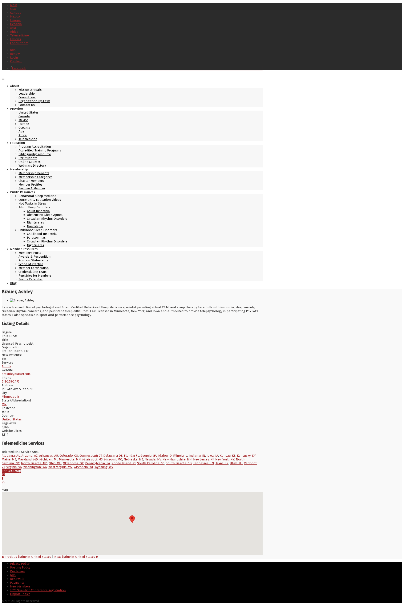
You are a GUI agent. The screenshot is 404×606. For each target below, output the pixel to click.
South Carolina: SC (150, 463)
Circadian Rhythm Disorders (47, 219)
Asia (13, 28)
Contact (16, 61)
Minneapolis (11, 397)
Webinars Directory (32, 165)
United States (29, 112)
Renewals (17, 579)
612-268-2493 (11, 381)
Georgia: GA (149, 456)
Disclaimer (17, 571)
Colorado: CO (69, 456)
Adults (6, 366)
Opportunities (20, 594)
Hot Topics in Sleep (32, 203)
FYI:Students (28, 158)
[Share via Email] (3, 474)
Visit (12, 471)
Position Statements (33, 260)
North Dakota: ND (34, 463)
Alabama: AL (11, 456)
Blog (13, 283)
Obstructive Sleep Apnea (45, 215)
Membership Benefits (34, 173)
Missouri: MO (113, 459)
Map (18, 471)
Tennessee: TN (203, 463)
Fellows (15, 39)
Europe (15, 20)
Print (5, 471)
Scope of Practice (31, 264)
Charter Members (31, 181)
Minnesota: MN (70, 459)
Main (13, 5)
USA (13, 9)
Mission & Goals (30, 90)
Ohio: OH (55, 463)
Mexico (15, 16)
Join (13, 50)
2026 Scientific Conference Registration (38, 590)
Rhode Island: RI (124, 463)
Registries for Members (35, 275)
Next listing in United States (76, 557)
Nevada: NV (153, 459)
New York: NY (224, 459)
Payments (17, 583)
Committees (27, 97)
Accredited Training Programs (40, 150)
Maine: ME (9, 459)
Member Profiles (30, 184)
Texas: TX (221, 463)
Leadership (27, 93)
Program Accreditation (35, 146)
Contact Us (27, 105)
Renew (15, 54)
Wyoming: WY (103, 467)
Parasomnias (36, 237)
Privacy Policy (19, 564)
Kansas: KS (227, 456)
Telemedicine (19, 35)
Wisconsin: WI (83, 467)
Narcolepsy (35, 226)
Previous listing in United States (27, 557)
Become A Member (32, 188)
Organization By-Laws (34, 101)
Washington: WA (35, 467)
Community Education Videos (40, 200)
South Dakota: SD (179, 463)
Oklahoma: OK (73, 463)
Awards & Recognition (35, 256)
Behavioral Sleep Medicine (37, 196)
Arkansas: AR (48, 456)
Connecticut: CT (91, 456)
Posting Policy (20, 567)
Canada (15, 13)
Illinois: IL (180, 456)
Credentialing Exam (33, 272)
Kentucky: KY (246, 456)
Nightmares (35, 222)
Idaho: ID (165, 456)
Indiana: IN (197, 456)
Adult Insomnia (38, 211)
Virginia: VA (14, 467)
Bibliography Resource (35, 154)
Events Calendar (31, 279)
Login (14, 57)
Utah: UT (236, 463)
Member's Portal (31, 253)
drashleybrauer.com (16, 374)
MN (4, 404)
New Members (20, 586)
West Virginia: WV (60, 467)
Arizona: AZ (29, 456)
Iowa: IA (212, 456)
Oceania (16, 24)
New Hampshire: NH (177, 459)
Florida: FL (131, 456)
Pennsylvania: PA (97, 463)
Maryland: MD (28, 459)
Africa (14, 31)
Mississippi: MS (92, 459)
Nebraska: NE (133, 459)
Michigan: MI (48, 459)
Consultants (19, 43)
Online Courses (30, 162)
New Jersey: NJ (203, 459)
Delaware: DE (112, 456)
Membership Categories (35, 177)
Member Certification (34, 268)
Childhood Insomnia (42, 234)
